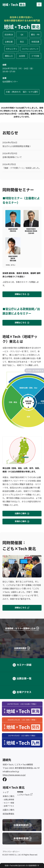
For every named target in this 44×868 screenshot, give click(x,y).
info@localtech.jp (11, 771)
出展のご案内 (8, 810)
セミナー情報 (9, 803)
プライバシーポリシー (11, 851)
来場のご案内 (8, 796)
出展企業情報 (9, 799)
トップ (5, 792)
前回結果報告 (8, 814)
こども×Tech (23, 794)
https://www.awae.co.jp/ (14, 775)
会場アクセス (9, 806)
